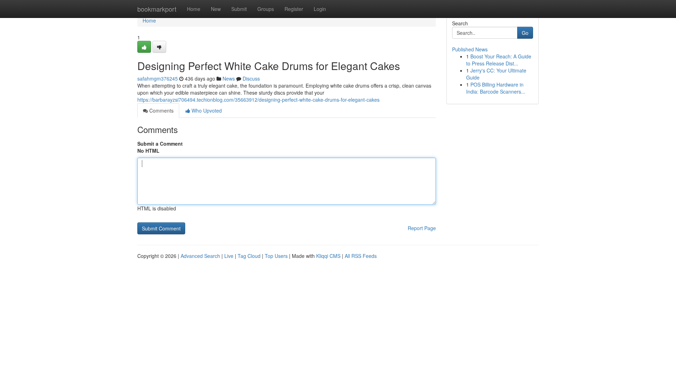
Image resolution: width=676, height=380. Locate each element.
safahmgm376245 (157, 78)
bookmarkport (156, 8)
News (229, 78)
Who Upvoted (206, 110)
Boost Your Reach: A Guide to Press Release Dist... (498, 60)
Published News (470, 49)
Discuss (251, 78)
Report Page (422, 228)
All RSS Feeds (361, 255)
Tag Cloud (249, 255)
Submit (239, 8)
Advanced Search (200, 255)
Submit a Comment (160, 143)
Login (320, 8)
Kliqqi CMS (328, 255)
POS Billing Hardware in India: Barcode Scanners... (495, 88)
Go (525, 32)
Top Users (276, 255)
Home (193, 8)
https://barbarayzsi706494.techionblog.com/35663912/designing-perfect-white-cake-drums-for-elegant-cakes (258, 99)
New (216, 8)
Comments (161, 110)
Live (228, 255)
